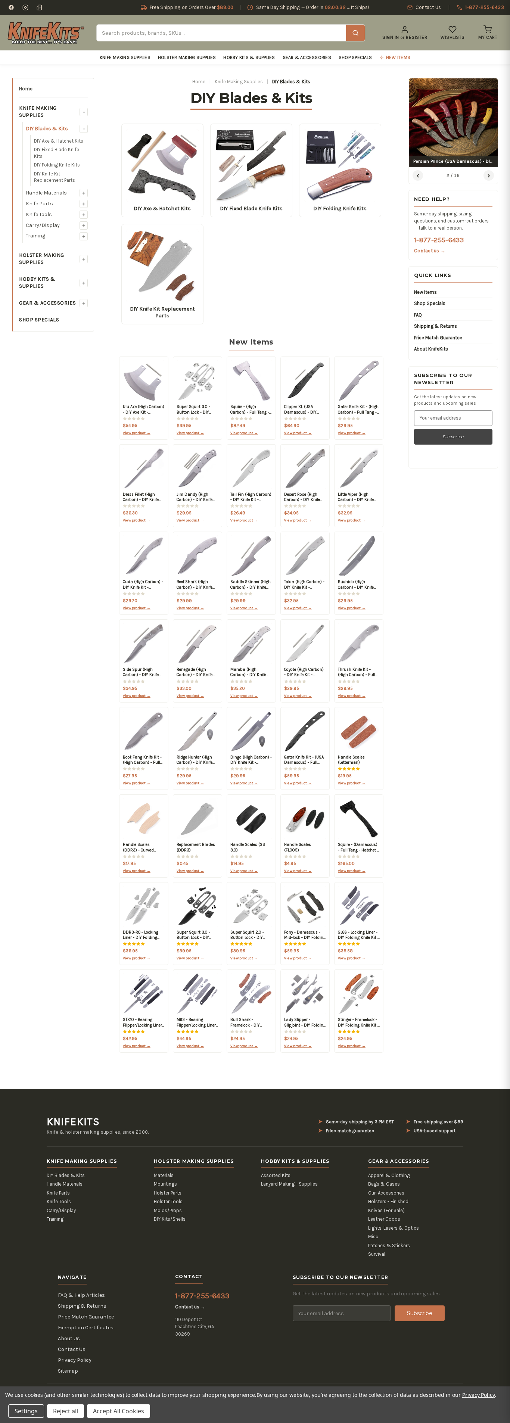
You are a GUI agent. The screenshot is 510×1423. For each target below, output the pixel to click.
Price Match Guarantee (438, 337)
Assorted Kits (275, 1175)
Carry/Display (43, 225)
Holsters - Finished (388, 1201)
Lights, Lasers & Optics (393, 1228)
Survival (376, 1254)
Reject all (65, 1411)
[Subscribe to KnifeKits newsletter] (39, 7)
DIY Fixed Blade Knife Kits (56, 153)
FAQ (418, 315)
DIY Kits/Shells (170, 1219)
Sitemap (68, 1371)
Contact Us (71, 1349)
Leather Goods (384, 1219)
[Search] (355, 33)
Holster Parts (167, 1193)
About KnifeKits (431, 349)
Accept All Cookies (118, 1411)
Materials (164, 1175)
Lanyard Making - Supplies (289, 1184)
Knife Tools (39, 214)
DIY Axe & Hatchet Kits (58, 141)
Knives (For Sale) (386, 1210)
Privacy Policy (74, 1360)
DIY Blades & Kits (47, 128)
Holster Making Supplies (187, 57)
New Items (425, 292)
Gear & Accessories (307, 57)
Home (25, 88)
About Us (69, 1338)
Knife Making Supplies (125, 57)
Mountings (165, 1184)
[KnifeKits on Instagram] (25, 7)
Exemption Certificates (85, 1327)
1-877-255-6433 (439, 240)
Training (35, 236)
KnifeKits (73, 1122)
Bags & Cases (384, 1184)
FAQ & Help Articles (81, 1295)
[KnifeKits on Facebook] (11, 7)
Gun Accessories (386, 1193)
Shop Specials (355, 57)
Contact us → (429, 250)
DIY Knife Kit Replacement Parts (54, 177)
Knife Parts (39, 203)
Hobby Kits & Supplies (249, 57)
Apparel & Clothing (389, 1175)
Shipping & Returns (435, 326)
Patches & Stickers (389, 1245)
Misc (373, 1236)
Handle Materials (46, 193)
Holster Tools (168, 1201)
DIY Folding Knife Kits (57, 165)
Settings (26, 1411)
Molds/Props (168, 1210)
